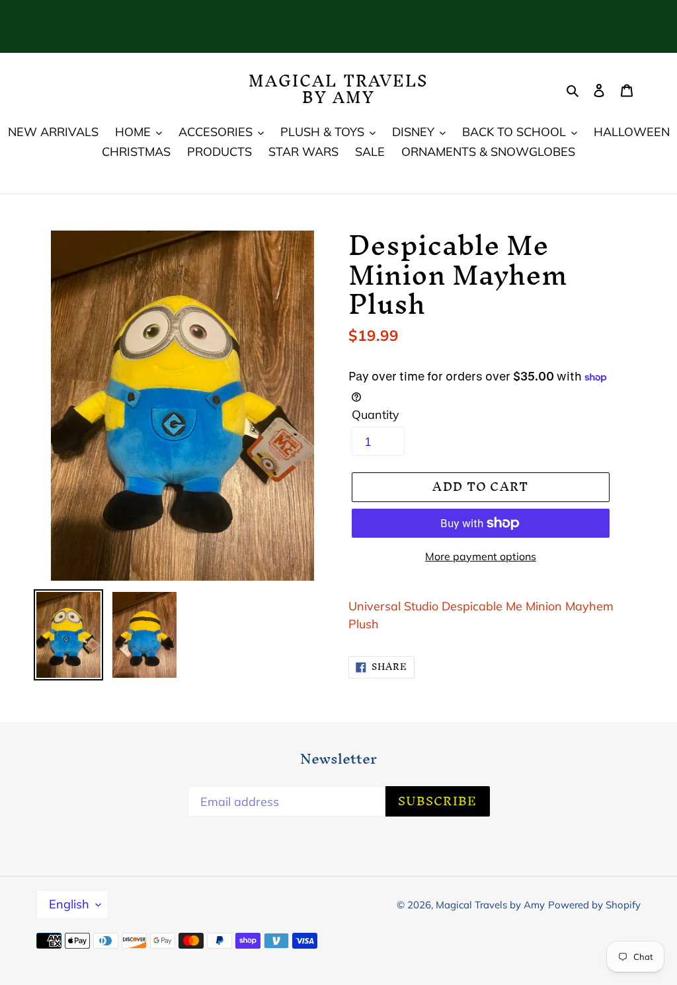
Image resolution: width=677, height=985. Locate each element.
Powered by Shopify (594, 904)
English (69, 904)
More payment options (480, 556)
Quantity (375, 414)
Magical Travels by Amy (339, 89)
